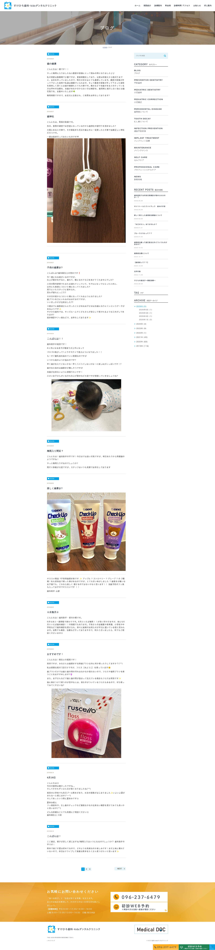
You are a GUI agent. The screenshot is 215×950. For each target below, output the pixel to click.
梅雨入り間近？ (55, 451)
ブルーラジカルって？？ (143, 233)
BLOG (52, 54)
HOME (105, 47)
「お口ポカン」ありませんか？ (145, 224)
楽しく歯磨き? (55, 488)
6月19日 (51, 777)
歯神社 (50, 116)
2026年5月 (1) (145, 309)
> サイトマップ (51, 940)
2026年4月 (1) (145, 313)
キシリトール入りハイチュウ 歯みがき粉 (150, 206)
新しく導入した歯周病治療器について (148, 215)
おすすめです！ (55, 654)
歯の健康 (51, 63)
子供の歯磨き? (55, 267)
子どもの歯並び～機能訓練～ (145, 280)
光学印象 (137, 271)
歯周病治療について (141, 253)
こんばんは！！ (55, 338)
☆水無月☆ (53, 612)
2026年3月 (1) (145, 316)
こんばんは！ (54, 836)
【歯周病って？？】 (141, 262)
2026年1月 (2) (145, 319)
